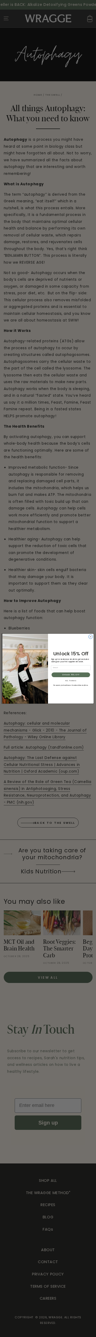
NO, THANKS (70, 680)
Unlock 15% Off (70, 674)
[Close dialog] (91, 637)
